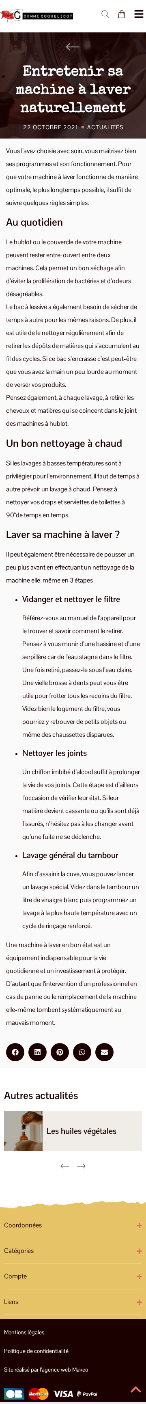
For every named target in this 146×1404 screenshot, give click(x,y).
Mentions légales (24, 1332)
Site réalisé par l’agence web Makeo (46, 1369)
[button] (15, 1052)
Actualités (105, 127)
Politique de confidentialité (36, 1351)
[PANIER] (122, 14)
